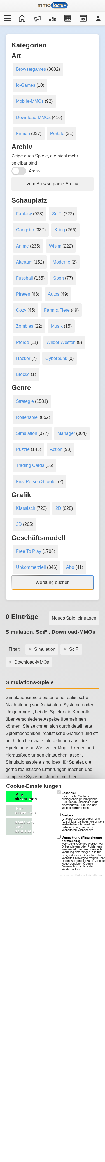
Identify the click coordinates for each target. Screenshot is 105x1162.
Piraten (23, 294)
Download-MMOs (33, 117)
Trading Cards (30, 465)
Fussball (24, 278)
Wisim (55, 246)
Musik (57, 326)
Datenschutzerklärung (89, 874)
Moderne (61, 262)
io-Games (25, 85)
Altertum (24, 262)
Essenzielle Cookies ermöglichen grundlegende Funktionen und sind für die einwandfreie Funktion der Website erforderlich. (80, 800)
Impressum (66, 874)
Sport (58, 278)
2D (58, 508)
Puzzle (23, 449)
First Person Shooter (36, 481)
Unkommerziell (31, 567)
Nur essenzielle (23, 810)
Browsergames (31, 69)
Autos (53, 294)
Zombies (24, 326)
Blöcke (23, 374)
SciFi (57, 213)
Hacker (23, 358)
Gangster (25, 229)
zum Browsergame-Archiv (52, 183)
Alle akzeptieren (23, 796)
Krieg (59, 229)
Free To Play (28, 551)
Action (56, 449)
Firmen (23, 133)
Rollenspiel (27, 417)
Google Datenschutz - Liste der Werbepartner (78, 866)
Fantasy (24, 213)
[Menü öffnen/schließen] (6, 18)
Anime (22, 246)
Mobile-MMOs (30, 101)
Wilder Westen (61, 342)
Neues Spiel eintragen (74, 618)
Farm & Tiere (57, 310)
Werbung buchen (53, 582)
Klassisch (25, 508)
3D (19, 524)
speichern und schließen (23, 826)
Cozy (21, 310)
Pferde (22, 342)
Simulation (26, 433)
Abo (70, 567)
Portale (57, 133)
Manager (66, 433)
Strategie (25, 401)
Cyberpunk (56, 358)
